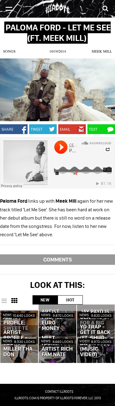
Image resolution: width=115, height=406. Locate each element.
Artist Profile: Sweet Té (15, 323)
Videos (85, 341)
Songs (9, 51)
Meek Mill (102, 51)
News (7, 314)
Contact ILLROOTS (59, 391)
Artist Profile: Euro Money (53, 320)
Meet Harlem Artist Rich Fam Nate (57, 346)
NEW (44, 300)
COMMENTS (57, 259)
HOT (70, 300)
